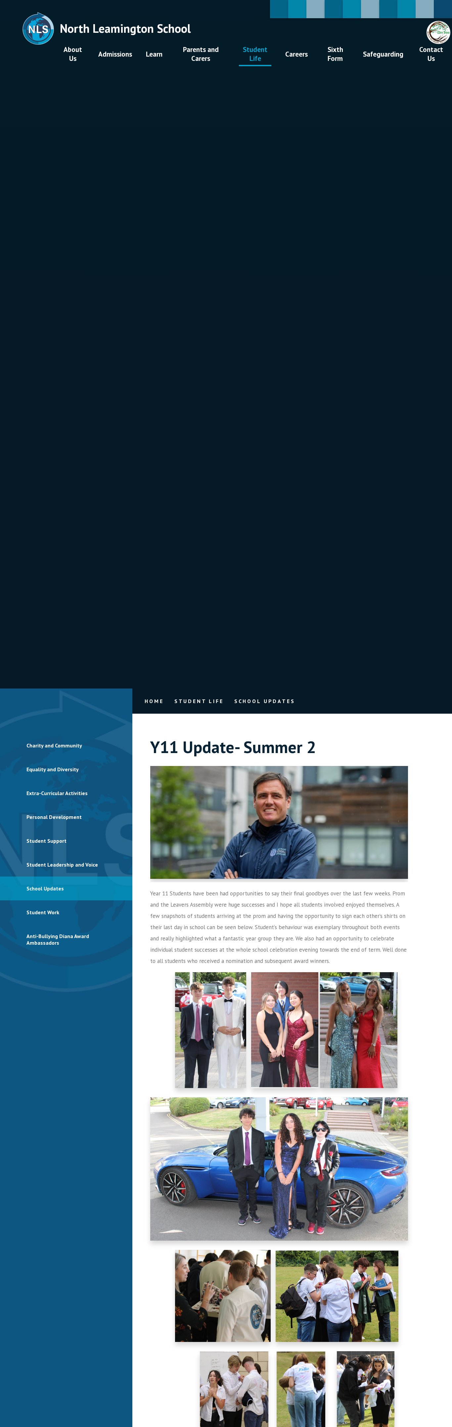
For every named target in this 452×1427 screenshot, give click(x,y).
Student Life (199, 701)
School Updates (264, 701)
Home (154, 701)
